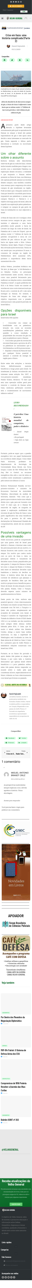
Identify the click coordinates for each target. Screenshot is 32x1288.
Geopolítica (6, 1078)
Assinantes (6, 1012)
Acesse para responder (12, 801)
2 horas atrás (5, 1023)
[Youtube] (16, 2)
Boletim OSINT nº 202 (10, 1119)
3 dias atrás (4, 1093)
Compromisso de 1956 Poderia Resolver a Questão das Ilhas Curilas (13, 1087)
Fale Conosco (8, 10)
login (19, 807)
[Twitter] (14, 2)
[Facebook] (11, 2)
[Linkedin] (18, 2)
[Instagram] (21, 2)
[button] (2, 18)
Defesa (5, 1045)
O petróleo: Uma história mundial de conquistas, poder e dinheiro (21, 420)
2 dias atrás (4, 1056)
